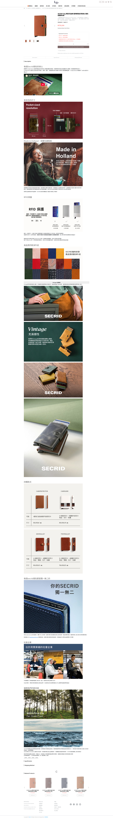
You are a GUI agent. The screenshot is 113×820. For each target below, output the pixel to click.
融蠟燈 (36, 6)
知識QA (40, 807)
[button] (54, 25)
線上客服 (56, 810)
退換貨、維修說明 (57, 807)
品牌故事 (40, 803)
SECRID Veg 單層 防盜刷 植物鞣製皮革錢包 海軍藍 (64, 791)
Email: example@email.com (29, 808)
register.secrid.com (34, 637)
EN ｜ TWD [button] (102, 1)
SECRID (40, 812)
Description (34, 57)
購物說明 (56, 805)
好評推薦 (73, 6)
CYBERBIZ (46, 817)
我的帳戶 (56, 803)
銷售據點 (40, 805)
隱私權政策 (41, 810)
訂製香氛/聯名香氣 (82, 6)
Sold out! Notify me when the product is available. (73, 47)
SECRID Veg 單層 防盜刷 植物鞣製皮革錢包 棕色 (48, 791)
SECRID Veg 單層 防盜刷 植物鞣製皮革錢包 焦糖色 (32, 791)
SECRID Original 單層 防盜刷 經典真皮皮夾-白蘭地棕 (80, 791)
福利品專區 (66, 6)
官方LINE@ (56, 808)
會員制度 (40, 808)
